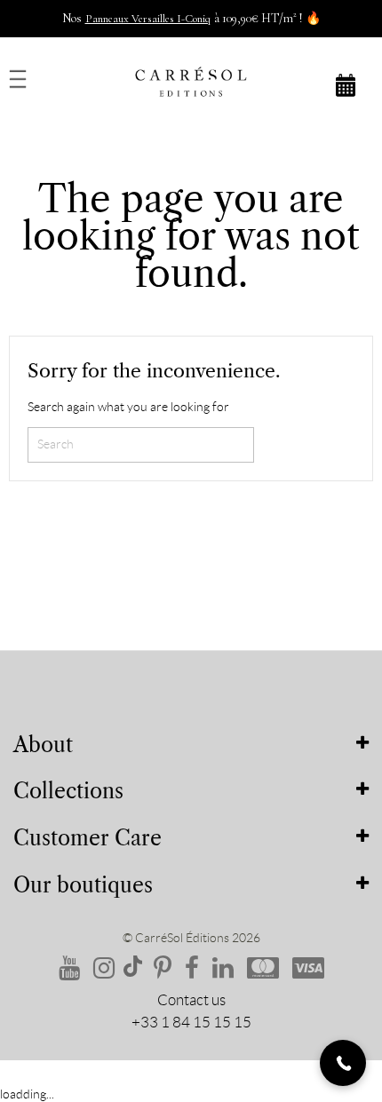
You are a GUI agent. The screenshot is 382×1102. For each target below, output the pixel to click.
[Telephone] (343, 1063)
